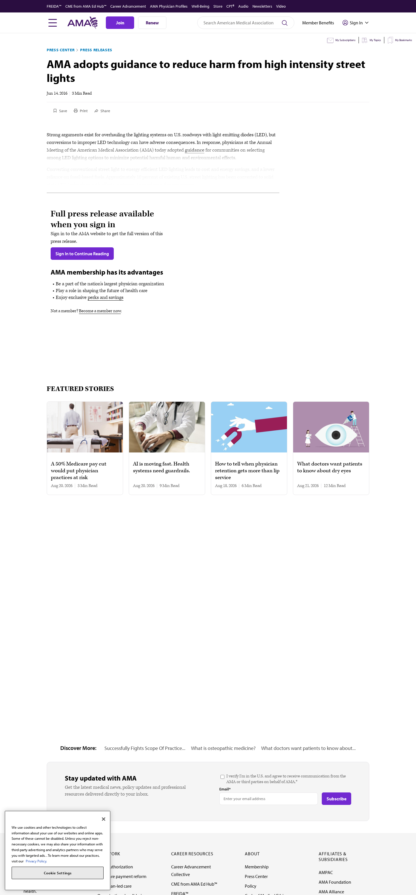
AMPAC (326, 872)
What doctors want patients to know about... (308, 748)
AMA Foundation (335, 882)
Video (281, 6)
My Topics (375, 40)
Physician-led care (114, 886)
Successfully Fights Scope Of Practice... (144, 748)
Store (217, 6)
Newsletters (262, 6)
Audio (243, 6)
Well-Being (200, 6)
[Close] (103, 819)
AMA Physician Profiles (169, 6)
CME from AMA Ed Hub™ (85, 6)
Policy (250, 886)
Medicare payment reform (121, 876)
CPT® (230, 6)
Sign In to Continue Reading (82, 253)
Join (120, 22)
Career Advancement (128, 6)
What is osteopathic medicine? (223, 748)
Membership (257, 867)
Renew (152, 22)
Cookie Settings (58, 873)
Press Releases (96, 49)
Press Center (60, 49)
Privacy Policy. (36, 860)
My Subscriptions (345, 40)
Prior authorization (115, 867)
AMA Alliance (331, 891)
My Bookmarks (403, 40)
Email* (225, 789)
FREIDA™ (54, 6)
